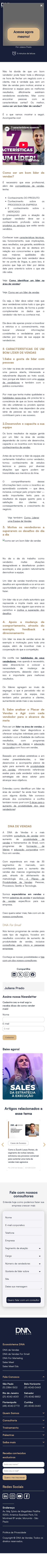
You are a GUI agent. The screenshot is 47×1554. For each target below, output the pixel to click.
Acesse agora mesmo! (23, 34)
